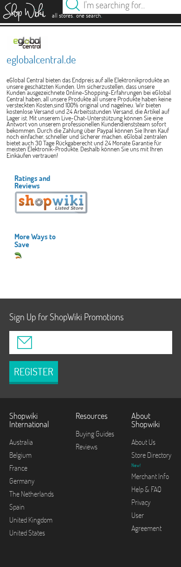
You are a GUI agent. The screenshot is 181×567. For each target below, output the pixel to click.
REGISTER (33, 371)
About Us (143, 442)
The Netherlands (31, 493)
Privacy (140, 502)
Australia (21, 442)
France (18, 468)
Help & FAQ (146, 489)
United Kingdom (30, 519)
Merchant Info (150, 476)
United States (27, 532)
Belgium (20, 455)
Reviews (86, 446)
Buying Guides (95, 433)
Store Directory (151, 455)
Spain (17, 506)
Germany (21, 481)
